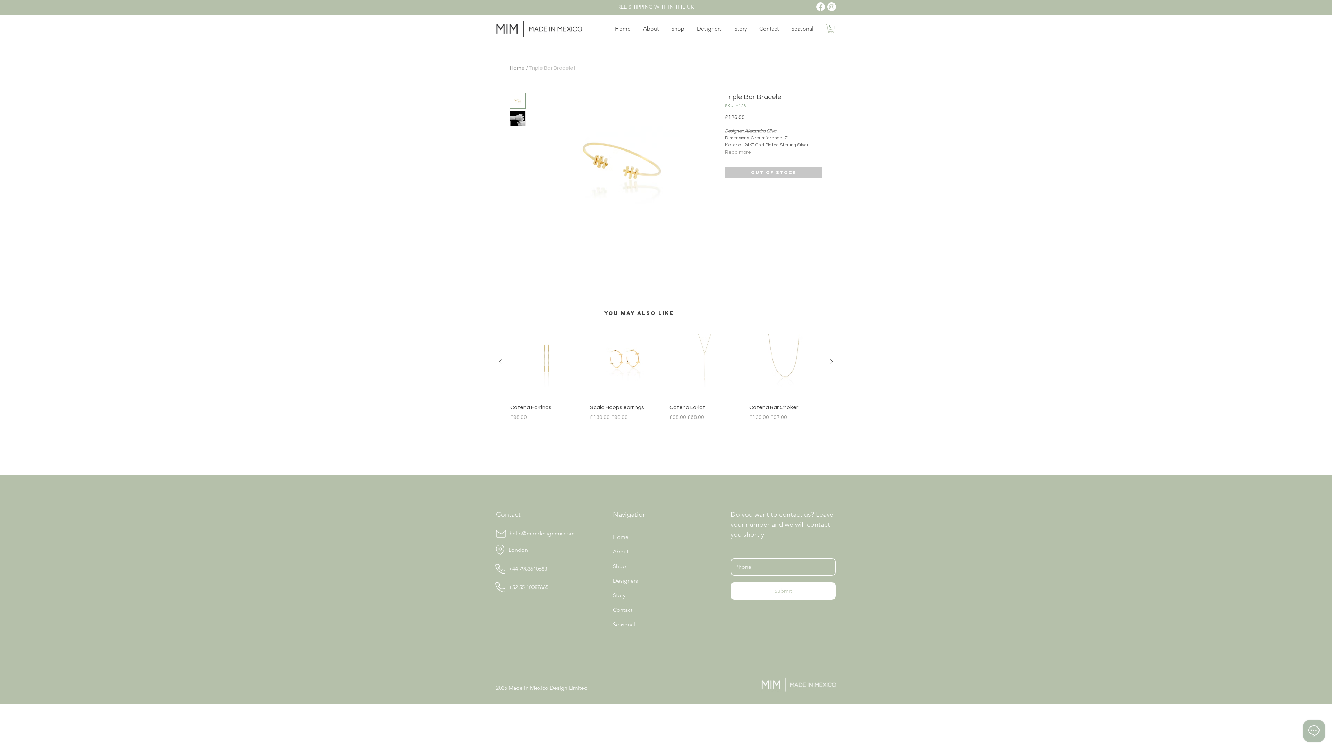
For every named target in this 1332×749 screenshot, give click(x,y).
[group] (666, 373)
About (621, 551)
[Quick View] (546, 362)
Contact (622, 609)
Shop (619, 566)
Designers (625, 580)
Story (619, 595)
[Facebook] (820, 6)
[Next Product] (832, 362)
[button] (831, 28)
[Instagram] (831, 6)
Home (517, 68)
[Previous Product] (500, 362)
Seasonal (624, 624)
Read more (738, 152)
